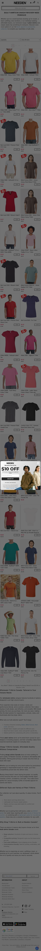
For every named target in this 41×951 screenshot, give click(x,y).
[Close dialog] (38, 463)
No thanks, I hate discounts (10, 482)
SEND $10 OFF (10, 478)
